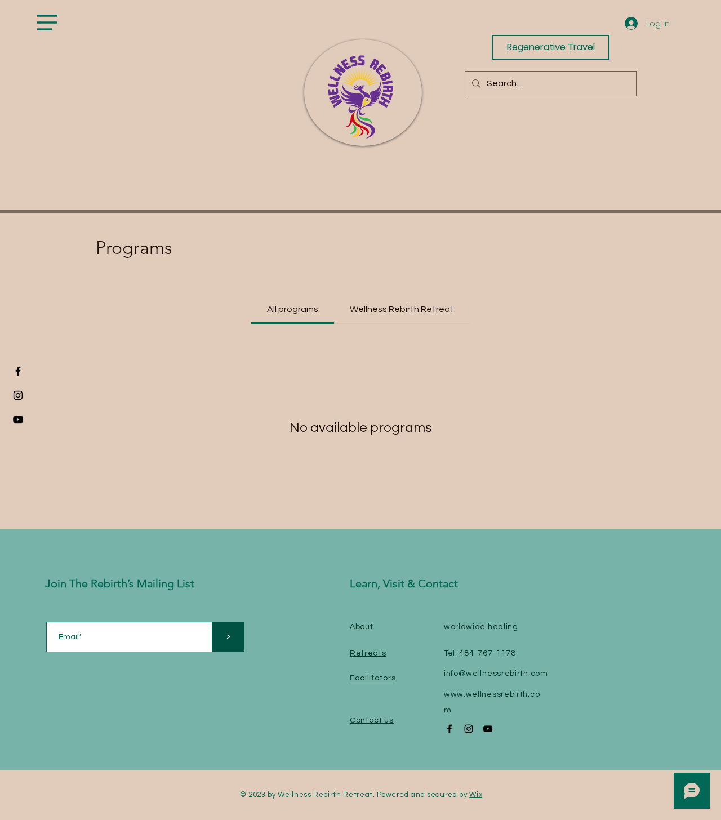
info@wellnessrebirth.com (496, 674)
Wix (475, 795)
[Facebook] (18, 371)
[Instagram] (18, 395)
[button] (47, 22)
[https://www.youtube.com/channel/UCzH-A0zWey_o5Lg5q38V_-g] (18, 419)
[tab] (292, 309)
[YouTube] (487, 728)
